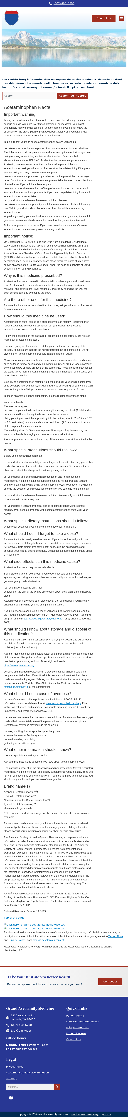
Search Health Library (72, 96)
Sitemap (11, 1078)
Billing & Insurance (77, 1027)
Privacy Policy (16, 940)
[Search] (57, 1087)
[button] (121, 18)
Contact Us (73, 1039)
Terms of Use (115, 936)
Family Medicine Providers (82, 1021)
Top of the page (14, 917)
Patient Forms (75, 1015)
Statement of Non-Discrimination (27, 1072)
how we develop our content (48, 940)
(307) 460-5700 (64, 3)
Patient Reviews (76, 1033)
